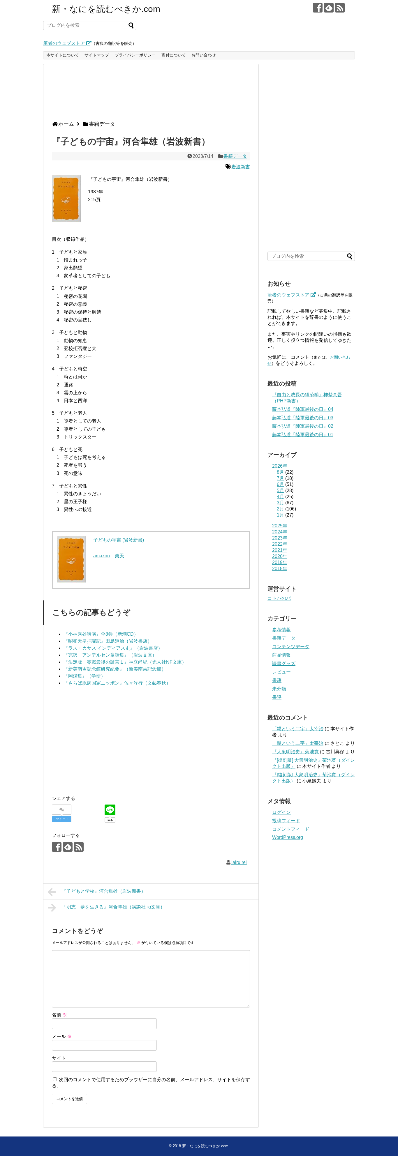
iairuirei (239, 862)
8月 (280, 472)
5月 (280, 490)
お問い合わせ (203, 55)
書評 (276, 697)
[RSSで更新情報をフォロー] (340, 8)
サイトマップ (96, 55)
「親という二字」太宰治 (297, 728)
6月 (280, 484)
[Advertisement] (149, 95)
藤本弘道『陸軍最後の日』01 (302, 434)
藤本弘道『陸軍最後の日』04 (302, 409)
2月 (280, 508)
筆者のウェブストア (64, 43)
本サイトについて (62, 55)
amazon (101, 555)
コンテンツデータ (290, 646)
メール (62, 1036)
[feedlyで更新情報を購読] (329, 8)
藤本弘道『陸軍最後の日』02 (302, 426)
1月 (280, 514)
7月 (280, 478)
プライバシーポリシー (135, 55)
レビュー (281, 671)
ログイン (281, 812)
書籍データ (235, 156)
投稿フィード (286, 820)
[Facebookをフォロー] (318, 8)
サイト (59, 1058)
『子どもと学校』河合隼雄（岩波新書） (104, 891)
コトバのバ (279, 598)
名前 (59, 1014)
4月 (280, 496)
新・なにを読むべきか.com (106, 9)
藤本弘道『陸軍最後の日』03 (302, 417)
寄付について (173, 55)
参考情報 (281, 629)
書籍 (276, 680)
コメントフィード (290, 829)
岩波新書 (240, 166)
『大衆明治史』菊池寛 (295, 751)
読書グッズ (283, 663)
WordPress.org (287, 837)
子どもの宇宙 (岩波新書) (118, 540)
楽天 (119, 555)
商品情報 (281, 655)
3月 (280, 502)
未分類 (279, 688)
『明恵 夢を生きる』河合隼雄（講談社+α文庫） (113, 906)
